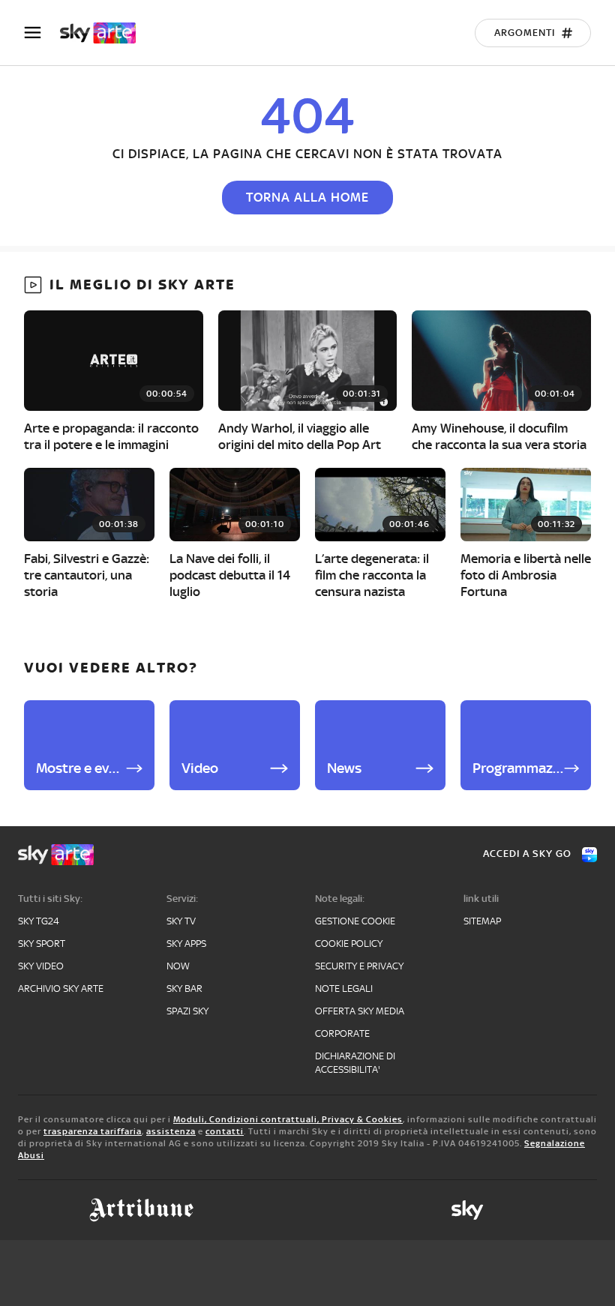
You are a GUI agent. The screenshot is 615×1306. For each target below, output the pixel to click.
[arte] (105, 32)
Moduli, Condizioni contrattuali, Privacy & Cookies (288, 1119)
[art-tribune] (141, 1210)
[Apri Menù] (42, 32)
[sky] (467, 1210)
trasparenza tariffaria (93, 1131)
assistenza (171, 1131)
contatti (225, 1131)
